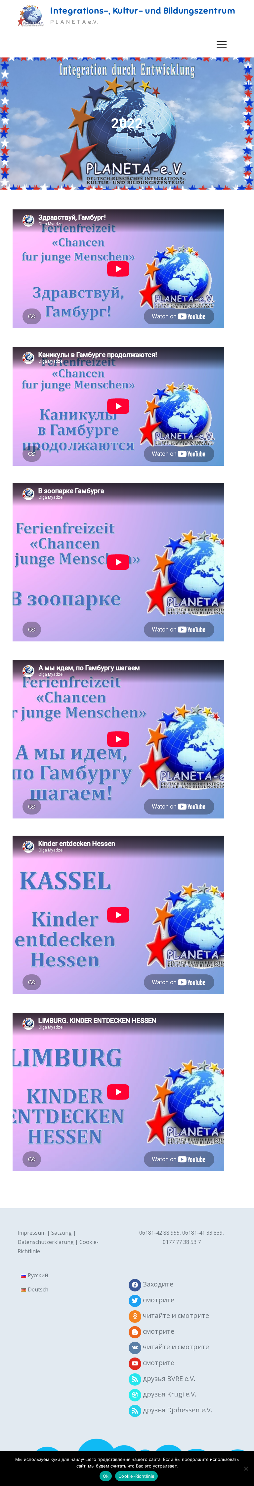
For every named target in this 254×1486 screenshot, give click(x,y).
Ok (106, 1476)
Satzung (61, 1232)
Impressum (32, 1232)
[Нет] (245, 1468)
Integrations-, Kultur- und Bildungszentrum (142, 10)
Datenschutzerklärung (46, 1242)
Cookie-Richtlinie (136, 1476)
